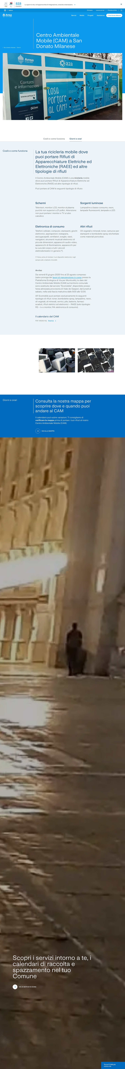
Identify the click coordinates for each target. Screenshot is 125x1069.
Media (82, 15)
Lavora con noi (100, 10)
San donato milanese (9, 47)
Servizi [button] (73, 15)
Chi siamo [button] (90, 10)
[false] (75, 5)
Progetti (90, 15)
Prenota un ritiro (112, 10)
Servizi (19, 47)
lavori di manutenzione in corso (67, 277)
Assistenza (101, 15)
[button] (121, 10)
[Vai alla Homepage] (8, 15)
